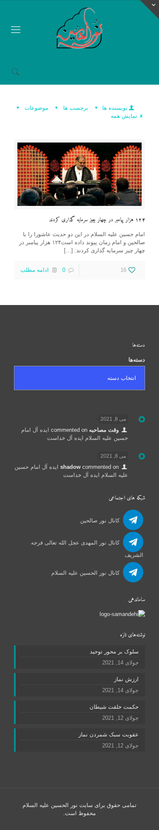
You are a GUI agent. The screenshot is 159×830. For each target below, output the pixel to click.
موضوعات (35, 108)
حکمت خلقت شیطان (114, 707)
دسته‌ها (136, 360)
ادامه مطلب (34, 270)
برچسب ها (74, 108)
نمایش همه (124, 116)
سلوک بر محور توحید (114, 651)
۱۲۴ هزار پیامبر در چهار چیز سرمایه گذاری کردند (97, 220)
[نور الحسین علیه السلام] (79, 29)
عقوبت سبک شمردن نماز (108, 734)
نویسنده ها (114, 108)
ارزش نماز (126, 679)
